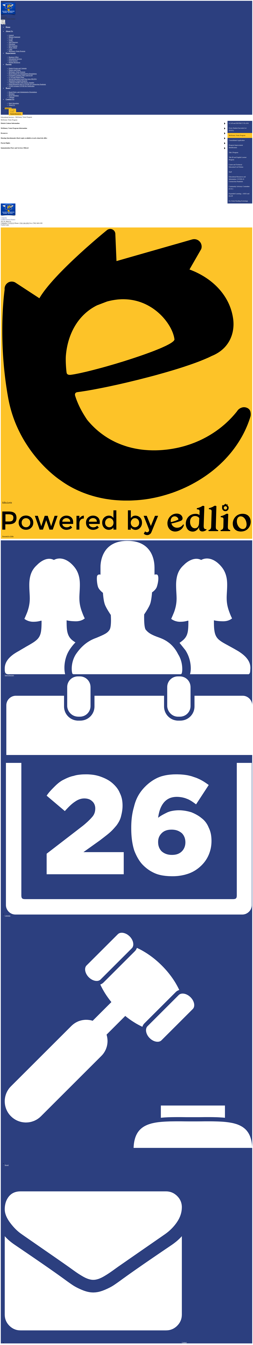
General (11, 35)
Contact (184, 1342)
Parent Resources (15, 114)
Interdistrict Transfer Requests (18, 81)
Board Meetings (14, 95)
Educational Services (15, 59)
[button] (128, 32)
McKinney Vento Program (17, 51)
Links (10, 49)
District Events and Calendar (18, 68)
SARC (11, 40)
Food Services (13, 61)
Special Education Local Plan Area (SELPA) (23, 79)
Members (12, 94)
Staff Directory (13, 42)
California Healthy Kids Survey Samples (21, 82)
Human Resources (14, 62)
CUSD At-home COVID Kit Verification (21, 86)
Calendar (11, 97)
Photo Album (13, 47)
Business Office (14, 57)
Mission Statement (14, 37)
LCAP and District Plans (16, 77)
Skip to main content (7, 1)
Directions (12, 44)
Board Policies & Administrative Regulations (23, 74)
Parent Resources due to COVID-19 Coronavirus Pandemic (27, 84)
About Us (12, 105)
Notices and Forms (14, 70)
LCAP (11, 39)
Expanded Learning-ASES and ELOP (21, 75)
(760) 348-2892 (24, 223)
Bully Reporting (14, 103)
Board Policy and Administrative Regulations (23, 92)
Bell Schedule (13, 46)
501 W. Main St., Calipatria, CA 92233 (7, 222)
